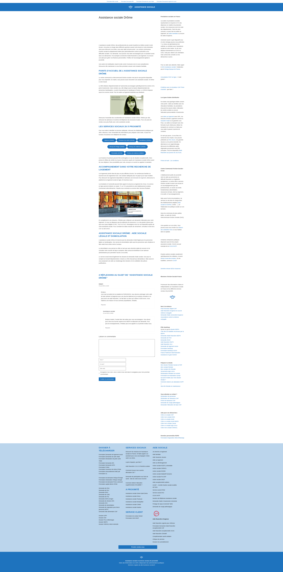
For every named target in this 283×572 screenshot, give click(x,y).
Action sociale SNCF (159, 479)
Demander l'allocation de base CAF (171, 405)
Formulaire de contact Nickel (134, 516)
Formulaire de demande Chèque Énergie (111, 478)
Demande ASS (103, 503)
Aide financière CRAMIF (160, 533)
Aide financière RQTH (167, 342)
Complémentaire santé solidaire (162, 536)
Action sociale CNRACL (160, 468)
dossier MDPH (175, 329)
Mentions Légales (133, 565)
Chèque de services (158, 539)
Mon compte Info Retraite (168, 369)
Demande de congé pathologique (170, 402)
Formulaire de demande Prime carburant (111, 482)
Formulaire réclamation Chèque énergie (110, 480)
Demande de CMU (104, 494)
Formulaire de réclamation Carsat (170, 375)
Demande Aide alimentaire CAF (108, 511)
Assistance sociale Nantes (133, 507)
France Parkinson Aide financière (170, 352)
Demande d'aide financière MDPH (171, 335)
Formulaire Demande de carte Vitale (145, 1)
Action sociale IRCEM (159, 471)
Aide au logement (158, 460)
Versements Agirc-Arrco (168, 371)
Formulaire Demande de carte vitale (109, 456)
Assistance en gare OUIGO (169, 355)
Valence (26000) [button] (109, 140)
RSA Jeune (172, 140)
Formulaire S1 (103, 473)
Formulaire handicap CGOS (169, 350)
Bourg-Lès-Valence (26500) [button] (137, 146)
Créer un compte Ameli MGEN (169, 421)
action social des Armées (168, 258)
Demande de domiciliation (106, 505)
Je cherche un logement (160, 451)
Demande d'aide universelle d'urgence (172, 315)
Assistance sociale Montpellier (134, 502)
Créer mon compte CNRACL (169, 427)
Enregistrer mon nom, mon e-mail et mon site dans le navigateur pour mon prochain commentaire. (125, 373)
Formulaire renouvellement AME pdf (109, 471)
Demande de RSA (104, 488)
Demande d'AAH (165, 340)
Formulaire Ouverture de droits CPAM (110, 469)
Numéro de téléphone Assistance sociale (165, 498)
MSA (108, 228)
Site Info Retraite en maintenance (170, 386)
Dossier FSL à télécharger (106, 520)
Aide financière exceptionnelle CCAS (163, 531)
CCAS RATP (173, 246)
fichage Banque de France (172, 69)
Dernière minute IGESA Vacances (171, 268)
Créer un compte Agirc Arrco (169, 425)
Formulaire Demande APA (127, 1)
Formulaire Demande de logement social (166, 1)
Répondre (103, 304)
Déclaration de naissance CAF (170, 398)
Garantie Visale (165, 120)
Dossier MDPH (103, 522)
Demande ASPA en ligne (106, 499)
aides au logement (168, 116)
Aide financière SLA (166, 344)
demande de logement (139, 178)
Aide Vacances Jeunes (159, 457)
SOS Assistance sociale (169, 67)
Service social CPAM (159, 490)
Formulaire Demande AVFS (107, 465)
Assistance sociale (144, 7)
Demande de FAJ (104, 490)
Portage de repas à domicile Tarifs (163, 504)
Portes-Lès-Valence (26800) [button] (135, 153)
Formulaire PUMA (104, 467)
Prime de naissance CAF (168, 400)
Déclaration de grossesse (168, 396)
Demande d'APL (103, 492)
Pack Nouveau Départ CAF (169, 308)
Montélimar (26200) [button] (145, 140)
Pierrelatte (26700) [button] (116, 153)
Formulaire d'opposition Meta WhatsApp (172, 438)
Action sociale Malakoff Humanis (162, 474)
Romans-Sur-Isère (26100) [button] (126, 140)
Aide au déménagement (160, 463)
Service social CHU (158, 492)
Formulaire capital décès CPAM (108, 484)
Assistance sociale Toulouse (134, 499)
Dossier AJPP (103, 515)
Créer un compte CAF (167, 415)
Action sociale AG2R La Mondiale (162, 465)
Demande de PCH (166, 338)
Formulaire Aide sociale (112, 1)
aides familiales (173, 33)
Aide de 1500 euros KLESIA (138, 478)
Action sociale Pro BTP (159, 476)
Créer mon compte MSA (168, 417)
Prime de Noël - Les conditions (170, 160)
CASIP (175, 260)
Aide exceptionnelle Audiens (161, 482)
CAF (100, 228)
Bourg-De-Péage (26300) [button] (117, 146)
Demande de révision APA (106, 501)
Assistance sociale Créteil (133, 504)
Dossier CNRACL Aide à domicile (108, 524)
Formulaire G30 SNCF (132, 518)
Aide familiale (157, 454)
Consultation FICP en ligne (168, 77)
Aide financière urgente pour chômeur (164, 523)
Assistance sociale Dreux (133, 496)
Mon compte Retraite (167, 367)
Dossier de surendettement (161, 542)
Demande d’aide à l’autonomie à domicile (165, 501)
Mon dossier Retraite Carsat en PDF (171, 365)
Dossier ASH (102, 518)
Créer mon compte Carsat (168, 423)
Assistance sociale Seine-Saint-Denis (137, 493)
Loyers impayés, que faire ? (134, 462)
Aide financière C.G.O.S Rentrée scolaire (138, 466)
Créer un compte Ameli (167, 419)
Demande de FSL (104, 496)
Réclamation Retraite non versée (170, 373)
